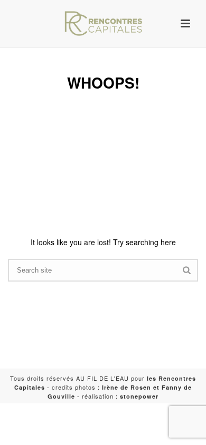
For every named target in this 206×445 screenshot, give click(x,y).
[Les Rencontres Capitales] (103, 23)
